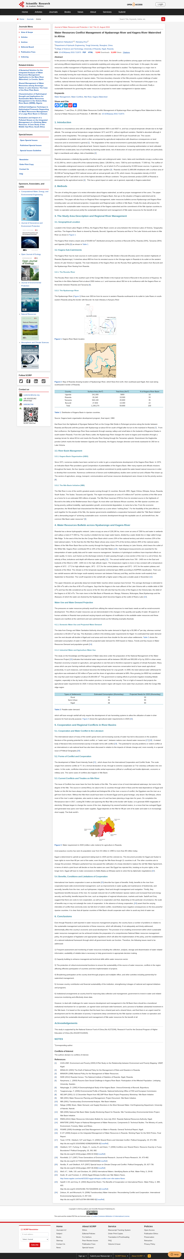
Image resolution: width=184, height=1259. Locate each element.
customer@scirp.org (31, 395)
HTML (90, 52)
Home (25, 12)
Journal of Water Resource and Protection (71, 27)
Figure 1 (72, 235)
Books (67, 12)
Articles (38, 12)
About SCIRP (89, 1226)
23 (102, 882)
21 (95, 762)
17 (147, 740)
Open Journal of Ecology (31, 254)
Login (160, 4)
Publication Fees (28, 52)
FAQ (21, 174)
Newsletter (23, 159)
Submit (121, 12)
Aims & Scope (27, 32)
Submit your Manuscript (100, 1256)
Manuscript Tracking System (119, 1230)
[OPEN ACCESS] (135, 4)
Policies (148, 1226)
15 (71, 659)
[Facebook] (28, 381)
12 (151, 577)
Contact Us (24, 169)
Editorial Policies (88, 1234)
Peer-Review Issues (90, 1241)
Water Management (62, 97)
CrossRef (104, 1143)
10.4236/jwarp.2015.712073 (70, 52)
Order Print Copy (26, 164)
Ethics (84, 1230)
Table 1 (85, 244)
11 (107, 559)
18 (151, 740)
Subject (59, 1234)
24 (136, 903)
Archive (24, 42)
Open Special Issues (29, 140)
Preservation (149, 1237)
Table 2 (146, 637)
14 (90, 644)
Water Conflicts (77, 97)
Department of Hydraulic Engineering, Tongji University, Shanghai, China (84, 45)
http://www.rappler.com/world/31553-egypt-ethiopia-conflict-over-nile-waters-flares (92, 1178)
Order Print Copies (115, 1234)
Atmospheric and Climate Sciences (35, 342)
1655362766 (28, 404)
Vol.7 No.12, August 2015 (100, 27)
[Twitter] (21, 381)
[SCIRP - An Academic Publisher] (34, 4)
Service (112, 1226)
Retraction (148, 1241)
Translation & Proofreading (118, 1237)
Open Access (149, 1230)
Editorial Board (27, 47)
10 (116, 549)
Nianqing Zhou (81, 42)
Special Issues (88, 1248)
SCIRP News (120, 1256)
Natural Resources (28, 314)
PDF (84, 52)
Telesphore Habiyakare (64, 42)
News (80, 12)
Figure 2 (77, 296)
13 (145, 597)
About (93, 12)
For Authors (86, 1237)
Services (107, 12)
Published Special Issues (31, 145)
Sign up (81, 1256)
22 (153, 871)
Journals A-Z (61, 1230)
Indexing (25, 57)
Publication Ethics (151, 1234)
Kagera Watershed (100, 97)
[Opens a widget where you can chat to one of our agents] (174, 1255)
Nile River (88, 97)
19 (116, 744)
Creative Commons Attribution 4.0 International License (110, 1216)
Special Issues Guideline (30, 150)
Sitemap (59, 1241)
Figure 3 (85, 719)
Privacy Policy (149, 1244)
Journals (53, 12)
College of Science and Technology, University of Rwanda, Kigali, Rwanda (84, 49)
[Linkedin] (36, 381)
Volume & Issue (114, 1244)
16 (131, 719)
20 (79, 751)
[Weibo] (43, 381)
